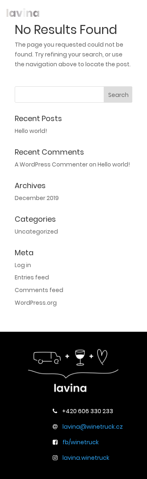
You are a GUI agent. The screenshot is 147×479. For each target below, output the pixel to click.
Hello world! (31, 131)
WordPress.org (36, 303)
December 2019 (37, 198)
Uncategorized (36, 231)
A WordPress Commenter (51, 164)
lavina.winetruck (85, 458)
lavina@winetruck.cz (92, 427)
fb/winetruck (80, 442)
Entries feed (32, 277)
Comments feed (39, 290)
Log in (23, 265)
